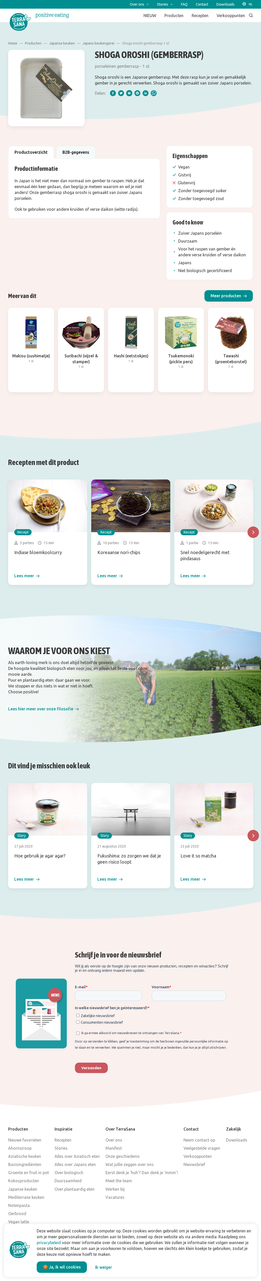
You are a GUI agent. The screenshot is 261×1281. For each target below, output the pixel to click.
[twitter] (121, 93)
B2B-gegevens (75, 152)
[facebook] (113, 93)
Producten (33, 43)
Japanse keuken (62, 43)
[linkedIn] (145, 93)
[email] (129, 93)
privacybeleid (49, 1242)
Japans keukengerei (98, 43)
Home (12, 43)
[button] (228, 296)
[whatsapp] (154, 93)
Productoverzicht (31, 152)
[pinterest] (137, 93)
